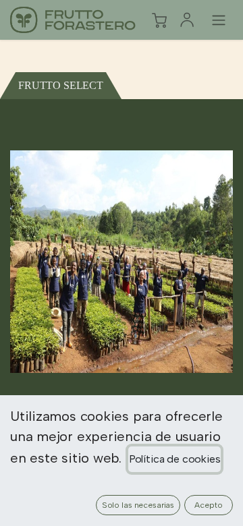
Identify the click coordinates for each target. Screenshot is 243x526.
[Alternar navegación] (219, 19)
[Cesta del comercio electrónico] (159, 20)
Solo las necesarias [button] (138, 505)
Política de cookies (175, 458)
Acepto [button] (208, 505)
